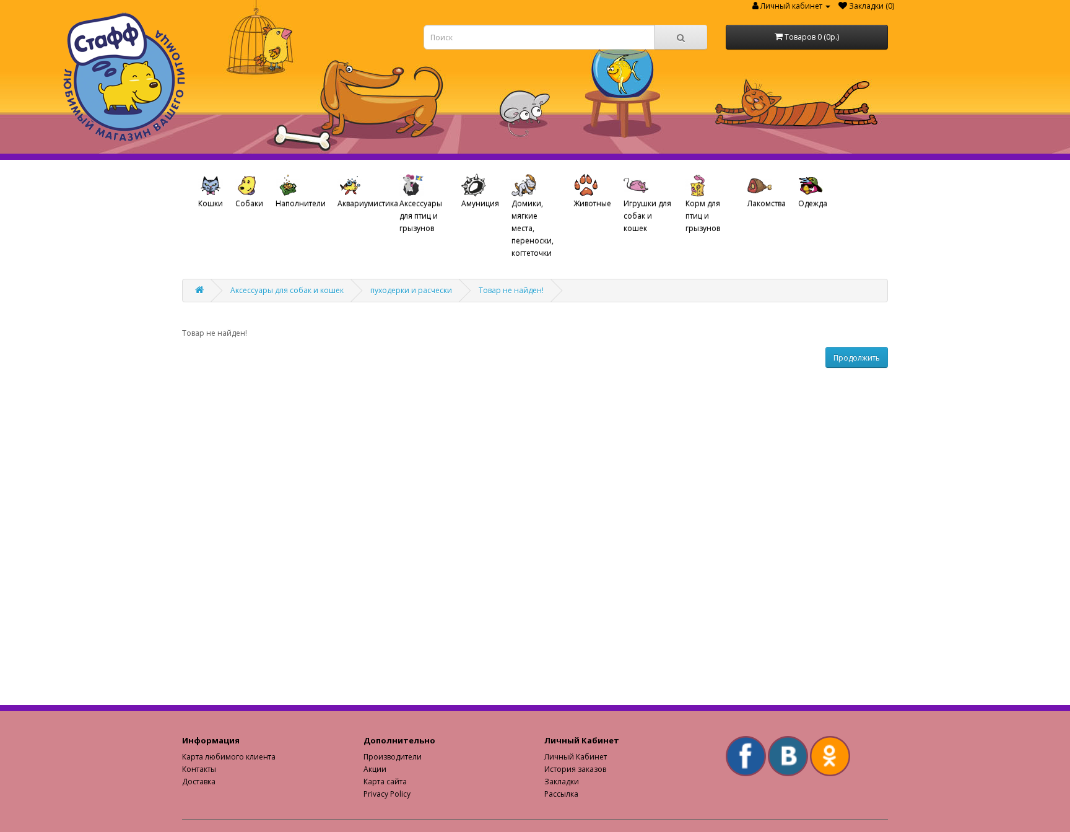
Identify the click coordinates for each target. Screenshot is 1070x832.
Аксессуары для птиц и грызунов (420, 216)
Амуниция (480, 203)
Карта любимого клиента (229, 756)
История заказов (575, 769)
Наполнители (301, 203)
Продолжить (856, 358)
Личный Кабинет (575, 756)
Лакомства (766, 203)
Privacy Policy (387, 794)
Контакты (199, 769)
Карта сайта (385, 781)
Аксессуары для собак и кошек (287, 290)
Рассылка (561, 794)
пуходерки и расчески (411, 290)
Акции (374, 769)
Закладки (561, 781)
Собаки (249, 203)
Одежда (812, 203)
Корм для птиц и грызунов (702, 216)
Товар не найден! (511, 290)
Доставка (198, 781)
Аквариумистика (365, 203)
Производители (392, 756)
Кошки (210, 203)
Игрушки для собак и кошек (647, 216)
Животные (592, 203)
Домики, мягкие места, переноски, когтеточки (532, 228)
